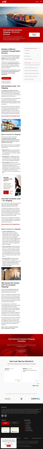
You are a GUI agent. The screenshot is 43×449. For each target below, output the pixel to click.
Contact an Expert (11, 192)
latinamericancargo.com (28, 446)
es (37, 1)
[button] (1, 375)
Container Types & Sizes (28, 79)
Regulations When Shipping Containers (31, 73)
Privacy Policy (18, 438)
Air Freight (27, 425)
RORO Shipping (27, 56)
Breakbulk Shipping (28, 59)
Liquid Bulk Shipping (29, 430)
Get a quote (5, 192)
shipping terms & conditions (33, 442)
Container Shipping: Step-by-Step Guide (32, 64)
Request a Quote (34, 34)
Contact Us (14, 422)
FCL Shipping (26, 50)
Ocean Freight (28, 423)
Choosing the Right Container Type (30, 67)
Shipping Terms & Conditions (36, 438)
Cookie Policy (26, 438)
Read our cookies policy (8, 444)
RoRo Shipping (28, 427)
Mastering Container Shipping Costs (31, 70)
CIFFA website (18, 442)
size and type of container (9, 108)
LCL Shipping (26, 53)
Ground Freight (28, 422)
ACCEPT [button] (8, 445)
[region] (21, 374)
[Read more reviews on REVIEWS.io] (36, 385)
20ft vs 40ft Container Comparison (30, 76)
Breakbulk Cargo (28, 428)
